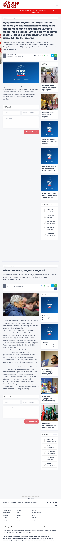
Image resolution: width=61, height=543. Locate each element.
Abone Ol (36, 55)
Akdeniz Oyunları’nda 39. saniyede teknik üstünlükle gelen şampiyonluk (35, 11)
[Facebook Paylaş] (55, 58)
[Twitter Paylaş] (52, 55)
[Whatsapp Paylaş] (55, 55)
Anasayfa (6, 18)
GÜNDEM (13, 496)
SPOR (12, 266)
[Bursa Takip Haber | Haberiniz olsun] (11, 4)
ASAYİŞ (13, 18)
